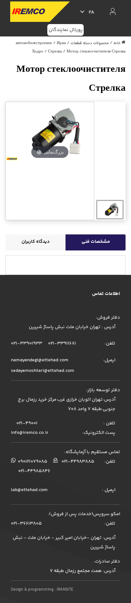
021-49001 (26, 423)
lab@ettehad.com (29, 490)
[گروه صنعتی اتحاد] (40, 11)
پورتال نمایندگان (66, 30)
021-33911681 (61, 343)
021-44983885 (77, 461)
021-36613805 (26, 523)
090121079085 (32, 461)
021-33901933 (26, 343)
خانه (117, 43)
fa (91, 12)
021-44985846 (34, 471)
